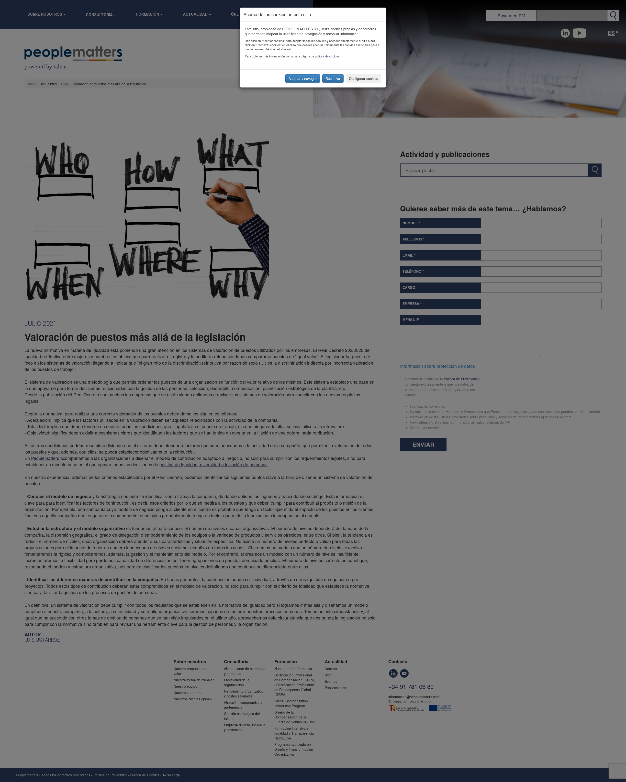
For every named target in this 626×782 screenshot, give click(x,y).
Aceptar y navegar (303, 78)
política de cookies (327, 56)
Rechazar (332, 78)
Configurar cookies (363, 78)
